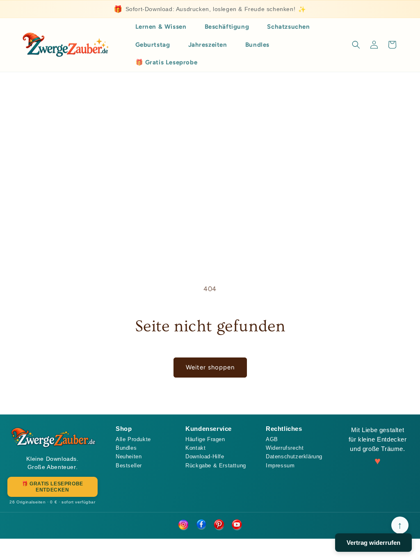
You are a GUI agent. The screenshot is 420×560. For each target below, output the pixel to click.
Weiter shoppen (210, 367)
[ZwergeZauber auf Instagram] (183, 525)
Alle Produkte (133, 439)
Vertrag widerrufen (373, 542)
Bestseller (129, 465)
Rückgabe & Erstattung (215, 465)
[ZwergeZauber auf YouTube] (237, 525)
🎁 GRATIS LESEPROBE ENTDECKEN (52, 486)
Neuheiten (129, 456)
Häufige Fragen (205, 439)
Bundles (126, 448)
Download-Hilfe (204, 456)
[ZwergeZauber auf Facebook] (201, 525)
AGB (272, 439)
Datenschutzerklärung (294, 456)
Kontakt (195, 448)
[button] (356, 45)
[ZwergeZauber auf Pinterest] (219, 525)
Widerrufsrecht (285, 448)
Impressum (280, 465)
